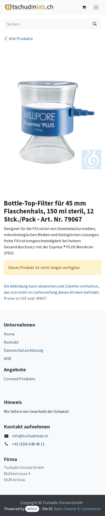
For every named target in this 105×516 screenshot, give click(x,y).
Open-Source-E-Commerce (77, 508)
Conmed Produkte (19, 378)
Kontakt (11, 342)
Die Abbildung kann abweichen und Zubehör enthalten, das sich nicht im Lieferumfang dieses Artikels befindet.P (52, 292)
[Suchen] (94, 24)
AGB (7, 358)
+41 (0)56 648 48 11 (28, 443)
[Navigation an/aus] (96, 7)
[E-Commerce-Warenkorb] (84, 7)
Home (9, 333)
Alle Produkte (21, 38)
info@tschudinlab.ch (30, 435)
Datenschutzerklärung (23, 350)
